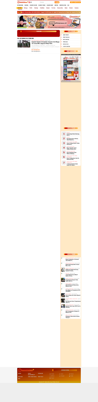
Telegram (52, 377)
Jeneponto (37, 40)
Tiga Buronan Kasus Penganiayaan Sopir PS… (73, 302)
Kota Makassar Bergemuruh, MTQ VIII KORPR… (73, 290)
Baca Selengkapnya (36, 49)
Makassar (67, 278)
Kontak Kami (20, 376)
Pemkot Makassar (66, 37)
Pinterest (72, 373)
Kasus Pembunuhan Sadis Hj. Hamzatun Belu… (73, 158)
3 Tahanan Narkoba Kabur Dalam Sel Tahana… (72, 164)
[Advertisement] (71, 104)
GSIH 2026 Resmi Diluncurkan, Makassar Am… (72, 285)
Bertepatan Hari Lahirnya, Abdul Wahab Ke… (72, 139)
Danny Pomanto (66, 34)
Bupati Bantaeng (66, 39)
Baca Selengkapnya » (36, 51)
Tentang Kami (40, 373)
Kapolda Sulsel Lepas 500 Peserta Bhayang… (73, 306)
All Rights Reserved (56, 381)
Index (19, 378)
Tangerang (70, 283)
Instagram (62, 375)
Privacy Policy (40, 376)
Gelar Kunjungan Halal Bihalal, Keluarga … (71, 153)
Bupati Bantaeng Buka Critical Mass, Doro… (72, 265)
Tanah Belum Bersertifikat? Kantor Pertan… (72, 275)
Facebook (52, 373)
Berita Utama (34, 40)
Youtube (71, 375)
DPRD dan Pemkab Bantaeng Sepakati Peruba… (72, 270)
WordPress (52, 375)
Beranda (19, 373)
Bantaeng (68, 132)
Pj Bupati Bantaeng (66, 46)
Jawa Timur (67, 273)
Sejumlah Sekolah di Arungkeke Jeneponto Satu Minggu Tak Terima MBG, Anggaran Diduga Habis (45, 42)
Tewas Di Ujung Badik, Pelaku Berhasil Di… (73, 144)
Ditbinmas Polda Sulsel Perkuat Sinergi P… (73, 317)
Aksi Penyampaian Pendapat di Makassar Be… (72, 312)
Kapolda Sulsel (66, 44)
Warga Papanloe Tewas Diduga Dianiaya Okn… (72, 148)
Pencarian (57, 2)
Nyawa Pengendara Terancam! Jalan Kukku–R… (72, 260)
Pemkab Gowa (65, 41)
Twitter (62, 373)
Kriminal (76, 155)
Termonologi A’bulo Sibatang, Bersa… (73, 134)
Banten (67, 283)
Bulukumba (67, 298)
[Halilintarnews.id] (24, 2)
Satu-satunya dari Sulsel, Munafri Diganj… (73, 296)
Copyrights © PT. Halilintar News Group (45, 381)
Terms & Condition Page (32, 376)
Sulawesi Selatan (42, 40)
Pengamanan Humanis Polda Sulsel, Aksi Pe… (72, 280)
